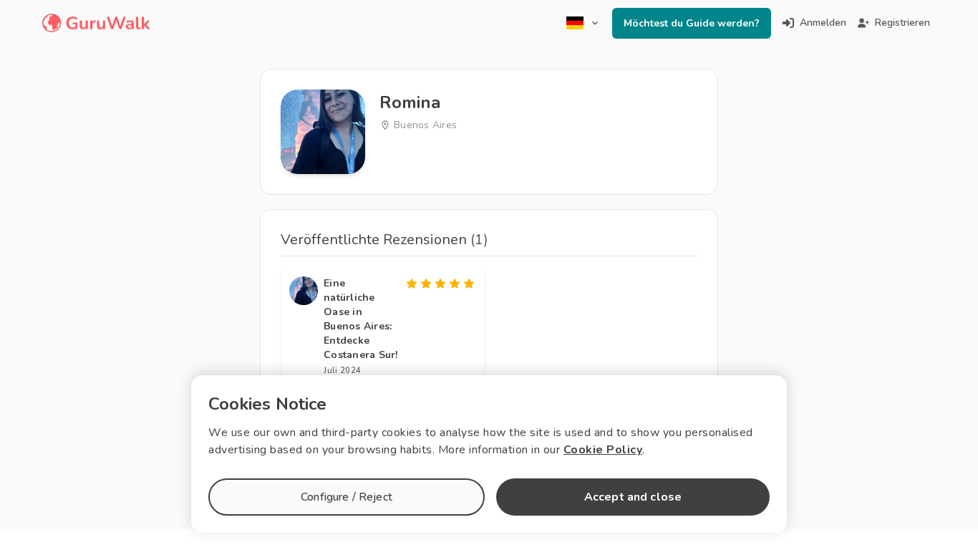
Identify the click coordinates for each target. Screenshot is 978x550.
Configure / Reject (346, 497)
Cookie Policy (603, 450)
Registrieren (902, 22)
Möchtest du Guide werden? (692, 23)
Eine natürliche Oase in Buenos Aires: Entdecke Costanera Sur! (361, 319)
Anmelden (823, 22)
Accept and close (633, 497)
